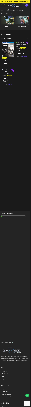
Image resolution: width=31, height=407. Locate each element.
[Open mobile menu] (3, 5)
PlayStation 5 (5, 391)
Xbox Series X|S (6, 394)
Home (2, 10)
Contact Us (5, 374)
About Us (4, 371)
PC (3, 389)
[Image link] (11, 350)
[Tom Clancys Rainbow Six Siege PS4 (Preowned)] (8, 49)
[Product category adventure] (22, 22)
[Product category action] (7, 22)
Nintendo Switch (6, 397)
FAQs (3, 379)
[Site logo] (13, 5)
